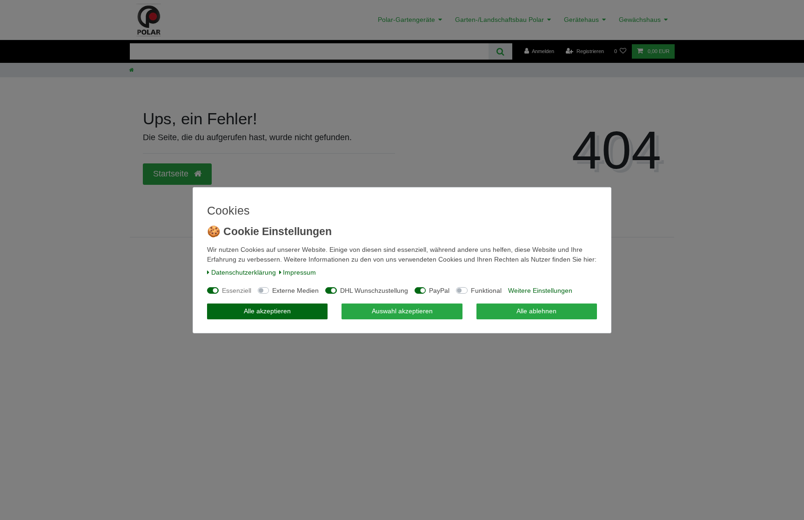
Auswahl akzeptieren (402, 311)
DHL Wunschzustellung (374, 290)
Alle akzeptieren (267, 311)
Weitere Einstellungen (540, 290)
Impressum (299, 272)
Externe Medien (295, 290)
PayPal (439, 290)
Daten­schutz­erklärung (243, 272)
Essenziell (236, 290)
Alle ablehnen (536, 311)
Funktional (486, 290)
